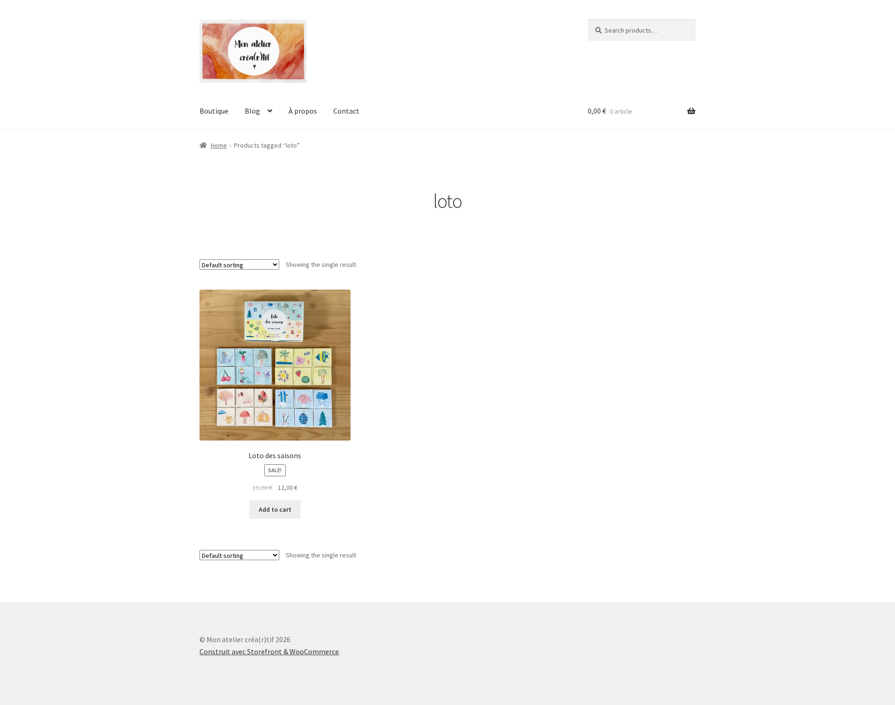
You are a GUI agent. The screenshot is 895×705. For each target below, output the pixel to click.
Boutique (214, 110)
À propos (303, 110)
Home (219, 145)
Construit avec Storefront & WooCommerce (269, 651)
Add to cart (275, 509)
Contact (346, 110)
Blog (252, 110)
